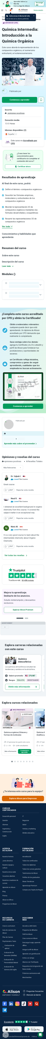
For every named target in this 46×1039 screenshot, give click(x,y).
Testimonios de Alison (30, 873)
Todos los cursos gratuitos (31, 869)
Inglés (4, 836)
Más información (10, 751)
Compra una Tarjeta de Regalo (32, 890)
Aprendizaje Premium (29, 886)
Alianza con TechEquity (30, 962)
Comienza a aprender (20, 100)
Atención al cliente (33, 995)
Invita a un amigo (28, 958)
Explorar (2, 10)
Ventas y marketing (29, 829)
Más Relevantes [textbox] (10, 468)
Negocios (25, 820)
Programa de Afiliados (29, 930)
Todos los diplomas (29, 865)
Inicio (4, 17)
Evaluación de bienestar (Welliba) (10, 954)
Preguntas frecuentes (35, 991)
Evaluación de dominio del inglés (10, 968)
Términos (18, 1036)
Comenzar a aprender (24, 751)
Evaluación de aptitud (9, 947)
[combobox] (12, 467)
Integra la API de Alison (30, 949)
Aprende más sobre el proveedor (19, 443)
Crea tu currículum (8, 926)
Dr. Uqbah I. (16, 476)
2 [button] (27, 620)
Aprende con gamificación (31, 954)
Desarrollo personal (9, 816)
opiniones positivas (16, 113)
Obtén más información (19, 687)
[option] (21, 673)
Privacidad (11, 1036)
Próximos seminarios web (31, 973)
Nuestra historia (7, 856)
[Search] (4, 8)
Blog (4, 891)
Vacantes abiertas (8, 876)
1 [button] (19, 620)
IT (23, 816)
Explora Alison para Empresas (23, 798)
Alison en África (7, 900)
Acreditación (26, 856)
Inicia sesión (38, 10)
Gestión (5, 820)
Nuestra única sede (9, 872)
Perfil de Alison (27, 934)
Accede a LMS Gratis (29, 926)
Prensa (4, 896)
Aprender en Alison (8, 887)
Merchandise (26, 977)
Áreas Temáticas (28, 881)
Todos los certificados (30, 861)
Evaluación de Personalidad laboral (11, 961)
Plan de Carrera (7, 937)
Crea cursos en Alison (30, 938)
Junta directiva (7, 861)
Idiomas (5, 824)
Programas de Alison (9, 904)
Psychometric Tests (9, 941)
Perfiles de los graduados (31, 877)
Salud (24, 824)
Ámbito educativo (28, 833)
